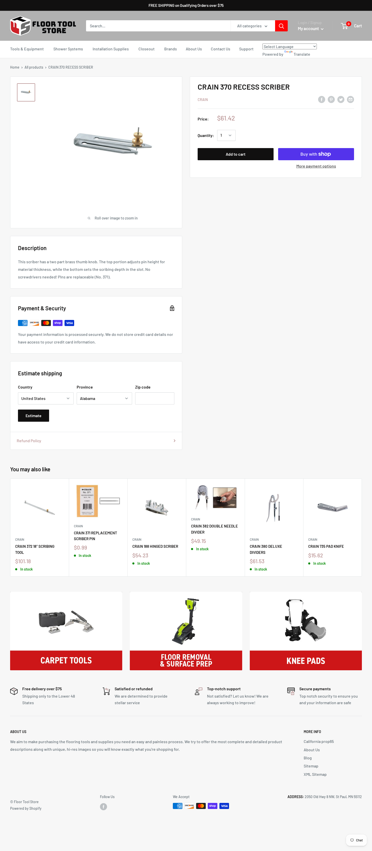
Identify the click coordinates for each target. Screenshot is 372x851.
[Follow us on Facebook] (103, 806)
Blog (308, 757)
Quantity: (206, 135)
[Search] (281, 25)
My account (309, 28)
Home (14, 67)
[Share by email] (350, 99)
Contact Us (220, 48)
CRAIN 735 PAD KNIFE (326, 546)
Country (25, 386)
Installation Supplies (111, 48)
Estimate (34, 415)
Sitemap (311, 765)
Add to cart (235, 154)
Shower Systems (68, 48)
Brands (170, 48)
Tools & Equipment (27, 48)
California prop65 (319, 741)
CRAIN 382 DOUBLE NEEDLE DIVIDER (214, 529)
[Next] (362, 527)
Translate (302, 54)
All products (34, 67)
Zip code (143, 386)
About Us (194, 48)
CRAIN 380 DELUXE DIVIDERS (266, 549)
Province (85, 386)
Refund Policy (29, 440)
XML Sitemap (315, 774)
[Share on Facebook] (321, 99)
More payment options (316, 166)
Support (246, 48)
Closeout (146, 48)
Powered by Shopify (26, 808)
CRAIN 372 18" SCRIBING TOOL (34, 549)
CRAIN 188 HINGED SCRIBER (155, 546)
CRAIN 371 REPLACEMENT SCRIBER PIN (95, 536)
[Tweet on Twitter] (340, 99)
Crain (203, 99)
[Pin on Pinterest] (331, 99)
